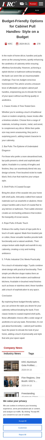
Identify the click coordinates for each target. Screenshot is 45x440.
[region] (22, 418)
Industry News (12, 353)
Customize (22, 428)
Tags (31, 353)
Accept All (22, 421)
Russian (33, 4)
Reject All (22, 435)
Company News (13, 347)
